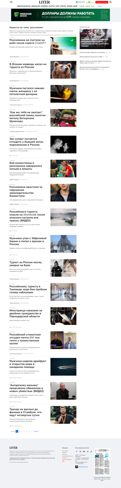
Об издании (65, 450)
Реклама (64, 452)
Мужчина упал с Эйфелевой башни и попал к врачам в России (28, 241)
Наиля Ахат (15, 155)
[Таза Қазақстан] (90, 2)
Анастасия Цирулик (28, 104)
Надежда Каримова (17, 377)
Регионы (69, 6)
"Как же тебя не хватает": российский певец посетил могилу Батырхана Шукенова (27, 117)
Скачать (96, 477)
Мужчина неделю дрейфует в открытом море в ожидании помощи (27, 364)
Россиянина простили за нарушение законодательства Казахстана (25, 191)
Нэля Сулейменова (16, 327)
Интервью (44, 6)
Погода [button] (100, 6)
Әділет (75, 6)
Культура (63, 6)
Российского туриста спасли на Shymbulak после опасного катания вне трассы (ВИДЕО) (27, 216)
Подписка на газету (101, 2)
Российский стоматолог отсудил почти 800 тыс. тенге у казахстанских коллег (25, 339)
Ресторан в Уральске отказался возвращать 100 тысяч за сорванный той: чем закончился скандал (95, 42)
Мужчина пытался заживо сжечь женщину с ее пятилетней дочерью (26, 91)
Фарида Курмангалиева (31, 131)
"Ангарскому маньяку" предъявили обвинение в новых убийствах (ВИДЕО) (26, 388)
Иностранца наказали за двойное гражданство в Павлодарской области (25, 313)
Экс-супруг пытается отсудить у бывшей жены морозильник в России (26, 141)
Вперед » (36, 431)
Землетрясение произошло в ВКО (91, 57)
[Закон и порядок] (81, 2)
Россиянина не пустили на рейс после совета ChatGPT (27, 41)
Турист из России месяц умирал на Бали (25, 264)
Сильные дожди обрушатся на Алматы (92, 52)
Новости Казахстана (23, 6)
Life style (51, 6)
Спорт (57, 6)
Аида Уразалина (25, 56)
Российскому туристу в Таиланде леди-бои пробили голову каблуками (28, 289)
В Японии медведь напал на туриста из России (27, 66)
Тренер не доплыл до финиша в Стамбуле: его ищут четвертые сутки (25, 412)
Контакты (64, 457)
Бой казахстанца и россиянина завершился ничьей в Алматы (25, 165)
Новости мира (35, 6)
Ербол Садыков (24, 179)
